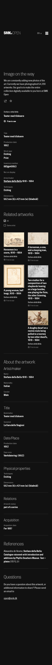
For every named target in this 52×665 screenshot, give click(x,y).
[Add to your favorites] (11, 101)
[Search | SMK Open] (12, 33)
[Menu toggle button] (47, 33)
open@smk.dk (10, 598)
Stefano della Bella (13, 181)
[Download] (6, 101)
